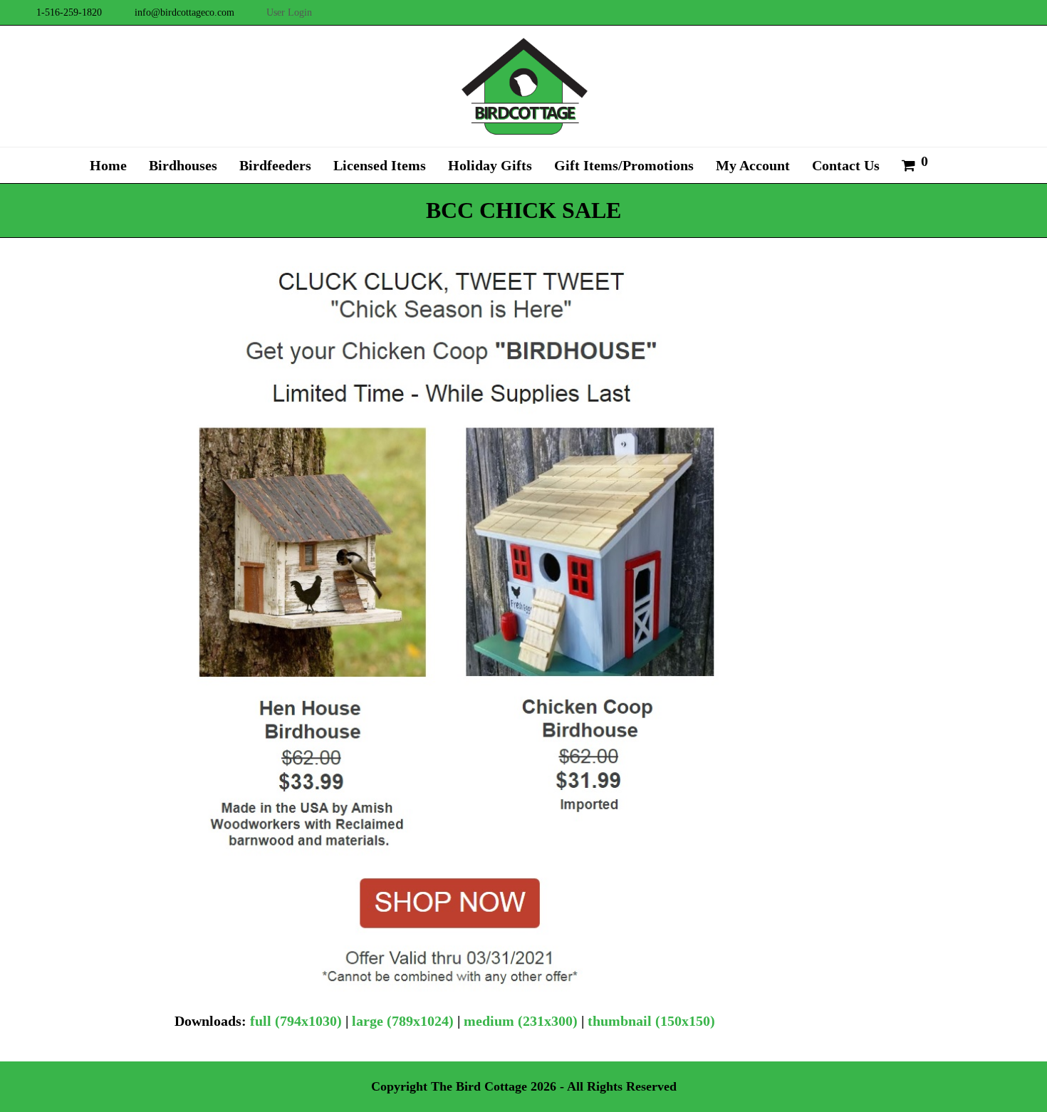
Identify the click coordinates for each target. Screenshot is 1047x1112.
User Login (289, 12)
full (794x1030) (296, 1021)
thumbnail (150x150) (651, 1021)
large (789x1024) (403, 1021)
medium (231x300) (521, 1021)
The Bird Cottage (479, 1086)
